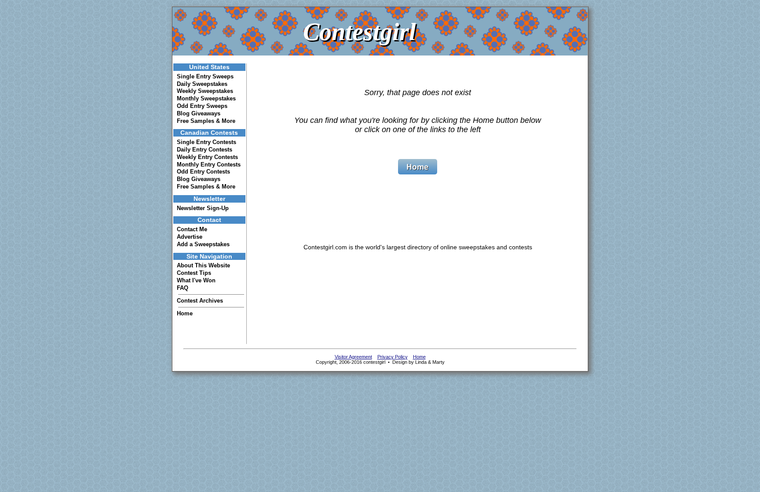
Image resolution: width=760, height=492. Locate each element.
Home (185, 313)
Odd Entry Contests (203, 171)
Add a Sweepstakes (203, 244)
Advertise (189, 236)
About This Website (203, 265)
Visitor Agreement (353, 356)
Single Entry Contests (206, 142)
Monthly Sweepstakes (206, 98)
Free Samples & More (206, 121)
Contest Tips (194, 273)
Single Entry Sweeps (205, 76)
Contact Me (192, 229)
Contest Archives (200, 300)
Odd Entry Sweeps (202, 106)
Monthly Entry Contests (209, 164)
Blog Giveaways (198, 113)
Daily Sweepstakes (202, 84)
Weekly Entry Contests (207, 157)
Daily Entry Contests (204, 149)
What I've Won (196, 280)
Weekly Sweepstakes (205, 91)
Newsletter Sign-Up (203, 208)
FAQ (182, 288)
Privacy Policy (392, 356)
